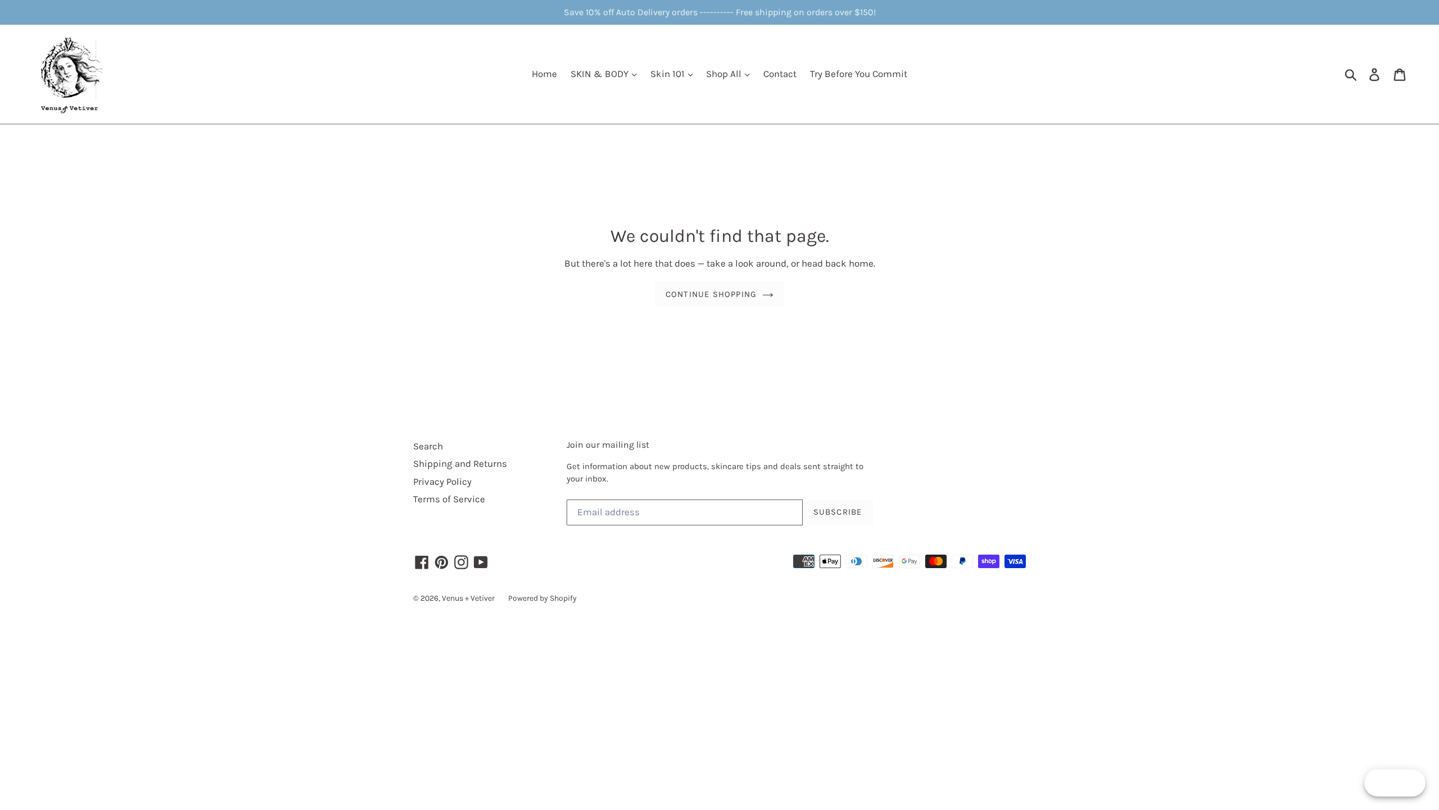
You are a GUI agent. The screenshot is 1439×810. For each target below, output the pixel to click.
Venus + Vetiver (468, 598)
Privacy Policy (442, 481)
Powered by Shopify (542, 598)
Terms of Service (449, 499)
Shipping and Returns (460, 463)
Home (544, 73)
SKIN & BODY (601, 73)
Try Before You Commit (858, 73)
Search (428, 446)
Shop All (725, 73)
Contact (780, 73)
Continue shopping (711, 294)
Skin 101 (668, 73)
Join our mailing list (608, 444)
